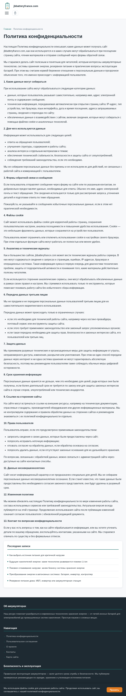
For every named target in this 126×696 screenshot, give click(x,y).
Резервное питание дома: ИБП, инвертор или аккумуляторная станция (45, 580)
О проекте (11, 646)
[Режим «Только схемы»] (15, 13)
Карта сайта (12, 657)
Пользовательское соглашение (21, 641)
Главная (7, 29)
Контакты (11, 652)
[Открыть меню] (7, 13)
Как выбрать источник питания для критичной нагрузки (37, 555)
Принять (114, 690)
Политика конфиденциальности (22, 636)
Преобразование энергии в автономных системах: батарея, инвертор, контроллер (51, 574)
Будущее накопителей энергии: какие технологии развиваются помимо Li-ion (48, 561)
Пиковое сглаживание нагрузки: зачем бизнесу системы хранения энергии (47, 568)
